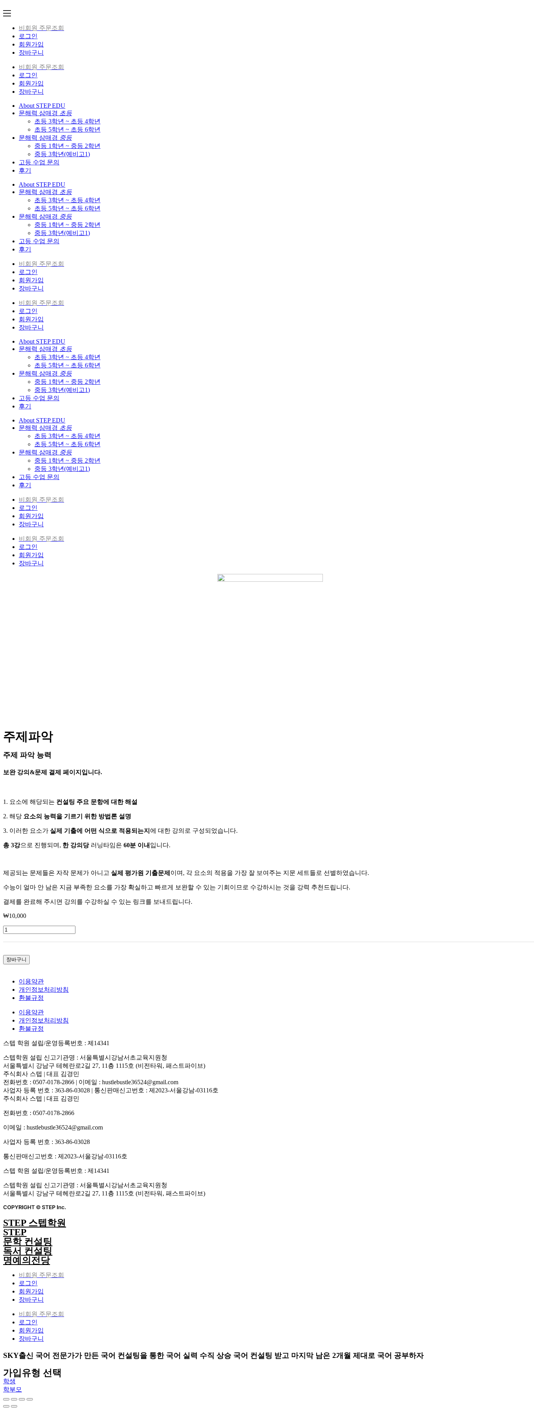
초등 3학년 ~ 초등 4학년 (67, 121)
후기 (25, 170)
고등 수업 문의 (39, 162)
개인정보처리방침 (44, 989)
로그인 (28, 36)
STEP (15, 1232)
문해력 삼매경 (45, 113)
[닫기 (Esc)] (6, 1399)
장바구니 (31, 52)
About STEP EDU (42, 105)
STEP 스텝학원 (34, 1223)
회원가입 (31, 44)
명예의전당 (26, 1260)
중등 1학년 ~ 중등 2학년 (67, 146)
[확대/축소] (30, 1399)
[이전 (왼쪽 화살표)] (6, 1406)
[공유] (14, 1399)
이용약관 (31, 981)
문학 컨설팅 (27, 1241)
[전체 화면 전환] (22, 1399)
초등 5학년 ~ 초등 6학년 (67, 129)
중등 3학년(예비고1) (62, 154)
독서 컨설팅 (27, 1251)
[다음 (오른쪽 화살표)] (14, 1406)
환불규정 (31, 997)
